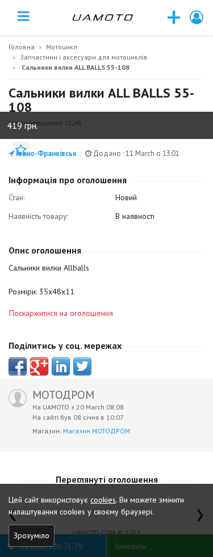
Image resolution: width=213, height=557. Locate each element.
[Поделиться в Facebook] (18, 366)
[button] (197, 17)
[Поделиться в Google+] (39, 366)
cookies (103, 500)
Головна (22, 47)
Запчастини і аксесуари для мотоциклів (84, 57)
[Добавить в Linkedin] (61, 366)
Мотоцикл (61, 47)
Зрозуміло (31, 535)
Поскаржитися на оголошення (61, 313)
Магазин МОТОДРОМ (96, 431)
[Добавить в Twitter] (82, 366)
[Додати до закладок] (21, 150)
